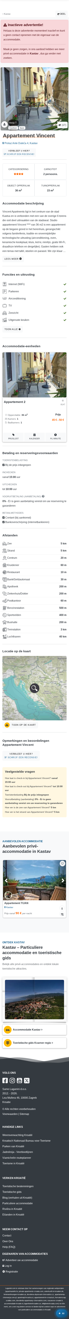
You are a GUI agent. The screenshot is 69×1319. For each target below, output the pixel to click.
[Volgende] (59, 880)
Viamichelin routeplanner (16, 1157)
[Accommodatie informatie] (62, 908)
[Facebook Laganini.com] (5, 1081)
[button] (34, 688)
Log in (8, 1265)
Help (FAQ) (8, 1247)
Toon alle (11, 329)
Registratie (11, 1271)
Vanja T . (13, 122)
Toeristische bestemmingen (18, 1186)
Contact (6, 1235)
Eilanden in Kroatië (13, 1214)
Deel (63, 14)
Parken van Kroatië (13, 1146)
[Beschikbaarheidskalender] (62, 913)
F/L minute (55, 439)
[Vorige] (10, 880)
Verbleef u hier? (20, 152)
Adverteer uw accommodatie (21, 1260)
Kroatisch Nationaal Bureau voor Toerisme (26, 1140)
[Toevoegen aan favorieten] (62, 863)
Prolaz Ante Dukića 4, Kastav (21, 143)
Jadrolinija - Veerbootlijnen (17, 1152)
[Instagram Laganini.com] (12, 1081)
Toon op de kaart (23, 725)
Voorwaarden (10, 1114)
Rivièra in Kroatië (12, 1209)
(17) (63, 125)
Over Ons (7, 1241)
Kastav (7, 14)
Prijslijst (13, 439)
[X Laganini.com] (27, 1081)
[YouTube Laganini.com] (19, 1081)
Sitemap (24, 1114)
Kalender (34, 439)
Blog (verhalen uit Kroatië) (17, 1197)
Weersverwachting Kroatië (17, 1135)
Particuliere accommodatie (17, 1203)
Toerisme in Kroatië (13, 1163)
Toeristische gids (12, 1192)
